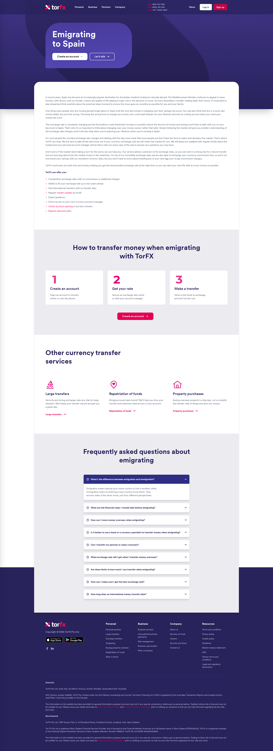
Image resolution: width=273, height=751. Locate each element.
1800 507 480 (157, 4)
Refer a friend (112, 657)
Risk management (146, 641)
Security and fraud (178, 643)
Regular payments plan (59, 210)
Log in (206, 7)
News (192, 7)
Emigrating (110, 643)
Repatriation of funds (115, 652)
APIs (204, 652)
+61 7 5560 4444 (158, 10)
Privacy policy (208, 634)
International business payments (147, 635)
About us (174, 629)
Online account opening (60, 206)
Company (120, 7)
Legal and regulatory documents (211, 665)
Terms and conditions (211, 629)
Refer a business (145, 650)
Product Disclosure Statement (137, 707)
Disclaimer (206, 643)
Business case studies (147, 646)
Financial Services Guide (109, 707)
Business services (145, 629)
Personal (79, 7)
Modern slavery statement (214, 647)
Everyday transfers (114, 638)
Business (92, 7)
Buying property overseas (117, 647)
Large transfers (112, 634)
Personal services (113, 629)
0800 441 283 (157, 7)
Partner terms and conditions (210, 658)
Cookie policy (208, 638)
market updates (64, 192)
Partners (106, 7)
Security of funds (177, 634)
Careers (173, 638)
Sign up (220, 7)
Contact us (175, 647)
